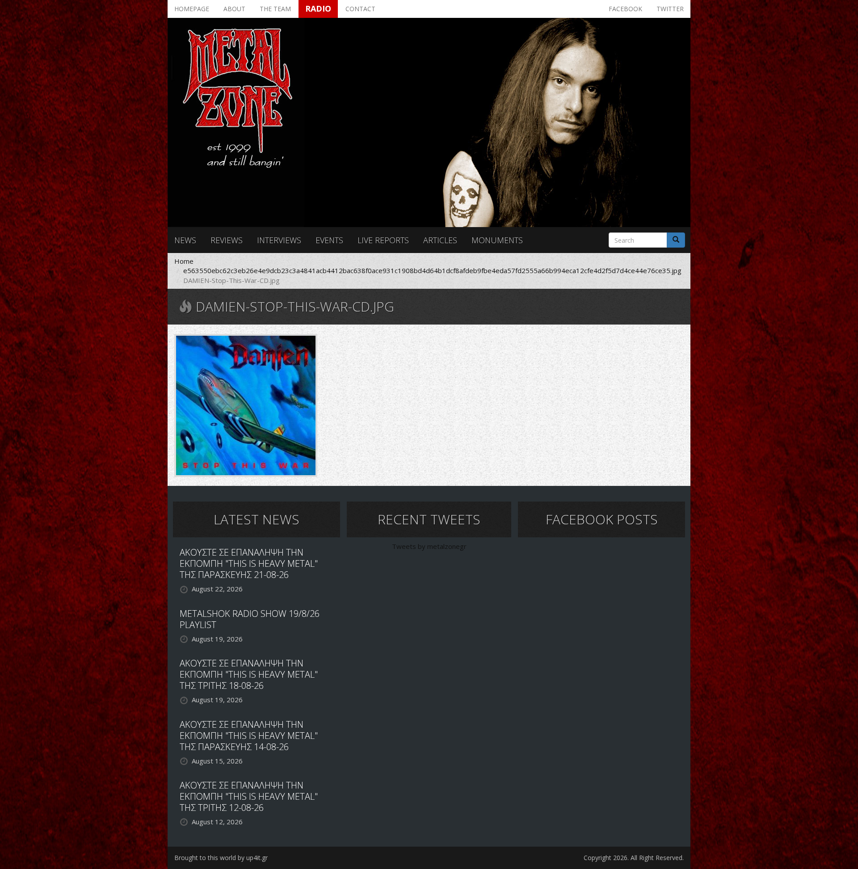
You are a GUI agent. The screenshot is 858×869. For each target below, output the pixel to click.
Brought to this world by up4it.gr (221, 857)
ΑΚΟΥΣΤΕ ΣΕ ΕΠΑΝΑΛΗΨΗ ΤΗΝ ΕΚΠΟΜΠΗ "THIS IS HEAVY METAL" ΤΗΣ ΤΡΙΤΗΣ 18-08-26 (249, 674)
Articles (440, 240)
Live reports (383, 240)
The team (275, 8)
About (234, 8)
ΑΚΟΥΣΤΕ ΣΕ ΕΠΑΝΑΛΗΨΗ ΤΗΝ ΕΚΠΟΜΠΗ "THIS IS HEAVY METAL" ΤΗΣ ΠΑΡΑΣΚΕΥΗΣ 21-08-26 (249, 563)
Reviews (226, 240)
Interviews (279, 240)
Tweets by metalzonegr (429, 546)
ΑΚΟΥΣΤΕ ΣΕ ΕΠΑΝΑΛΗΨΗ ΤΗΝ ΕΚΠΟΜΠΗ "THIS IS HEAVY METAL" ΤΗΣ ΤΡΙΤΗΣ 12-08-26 (249, 796)
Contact (360, 8)
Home (183, 261)
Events (329, 240)
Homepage (191, 8)
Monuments (497, 240)
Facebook (625, 8)
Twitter (670, 8)
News (185, 240)
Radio (318, 8)
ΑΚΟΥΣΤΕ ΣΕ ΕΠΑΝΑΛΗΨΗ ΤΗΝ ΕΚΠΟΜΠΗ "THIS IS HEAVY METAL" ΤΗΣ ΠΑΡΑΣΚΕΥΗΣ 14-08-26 (249, 735)
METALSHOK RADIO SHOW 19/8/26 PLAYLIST (250, 619)
